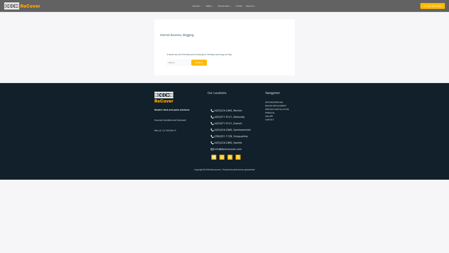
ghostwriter (250, 169)
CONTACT (269, 119)
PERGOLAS (270, 113)
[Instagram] (221, 157)
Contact (238, 6)
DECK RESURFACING (274, 102)
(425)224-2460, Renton (228, 110)
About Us (250, 6)
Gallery (209, 6)
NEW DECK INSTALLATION (277, 109)
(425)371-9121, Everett (228, 123)
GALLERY (269, 116)
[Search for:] (179, 62)
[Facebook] (213, 157)
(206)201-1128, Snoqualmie (231, 136)
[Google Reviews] (230, 157)
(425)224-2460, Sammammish (232, 129)
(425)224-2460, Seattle (228, 142)
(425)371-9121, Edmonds (229, 117)
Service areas (223, 6)
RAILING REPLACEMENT (275, 105)
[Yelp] (238, 157)
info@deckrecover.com (228, 149)
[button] (432, 6)
